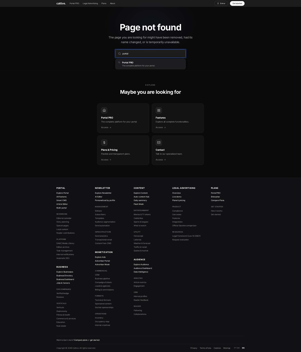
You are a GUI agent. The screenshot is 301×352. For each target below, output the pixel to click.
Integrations (177, 222)
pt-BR (237, 348)
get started (94, 340)
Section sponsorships (104, 307)
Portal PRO (74, 3)
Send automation (102, 225)
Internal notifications (65, 254)
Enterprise (215, 197)
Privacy (193, 348)
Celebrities (138, 218)
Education (60, 322)
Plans (103, 3)
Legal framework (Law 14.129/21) (186, 236)
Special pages (62, 225)
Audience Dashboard (143, 268)
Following (138, 310)
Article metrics (140, 282)
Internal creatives (102, 325)
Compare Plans (217, 200)
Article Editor (62, 204)
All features (61, 197)
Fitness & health (63, 315)
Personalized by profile (105, 200)
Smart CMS (61, 200)
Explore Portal (62, 193)
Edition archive (62, 247)
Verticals (60, 307)
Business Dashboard (65, 279)
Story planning (62, 222)
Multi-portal (61, 208)
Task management (64, 250)
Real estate (61, 326)
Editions (98, 211)
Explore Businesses (64, 272)
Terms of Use (205, 348)
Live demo (176, 197)
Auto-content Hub (141, 197)
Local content (62, 229)
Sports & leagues (141, 222)
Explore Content (141, 193)
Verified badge (62, 293)
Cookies (217, 348)
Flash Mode (139, 204)
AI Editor (98, 197)
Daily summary (140, 200)
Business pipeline (102, 278)
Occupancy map (102, 321)
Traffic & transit (140, 247)
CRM (97, 275)
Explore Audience (141, 264)
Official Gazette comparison (184, 225)
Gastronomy (61, 311)
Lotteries (137, 239)
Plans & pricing (178, 200)
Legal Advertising (90, 3)
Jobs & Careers (63, 283)
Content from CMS (103, 243)
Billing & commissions (104, 289)
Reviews (60, 297)
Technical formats (103, 300)
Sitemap (226, 348)
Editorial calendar (63, 218)
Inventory (99, 318)
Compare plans (80, 340)
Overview (176, 193)
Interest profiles (140, 296)
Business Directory (64, 275)
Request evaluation (180, 239)
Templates (99, 218)
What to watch (140, 225)
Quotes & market (141, 250)
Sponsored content (103, 303)
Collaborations (140, 314)
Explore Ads (100, 257)
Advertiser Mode (102, 264)
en (243, 348)
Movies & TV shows (142, 214)
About (112, 3)
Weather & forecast (142, 243)
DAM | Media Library (65, 243)
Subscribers (100, 214)
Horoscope (138, 236)
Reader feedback (141, 300)
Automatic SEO (62, 258)
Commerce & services (66, 318)
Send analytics (101, 236)
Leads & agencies (102, 286)
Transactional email (103, 239)
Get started (237, 3)
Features (176, 218)
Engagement (139, 286)
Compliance (177, 211)
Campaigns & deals (103, 282)
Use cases (176, 214)
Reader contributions (65, 233)
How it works (216, 211)
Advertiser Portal (102, 261)
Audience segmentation (105, 222)
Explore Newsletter (103, 193)
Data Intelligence (141, 272)
